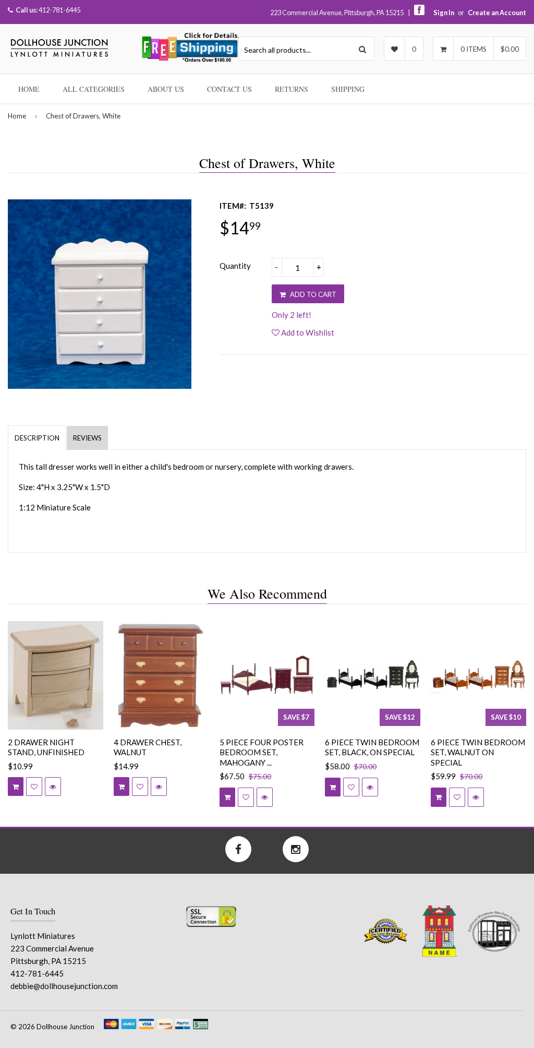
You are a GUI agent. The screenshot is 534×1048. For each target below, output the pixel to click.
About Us (166, 89)
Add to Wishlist (307, 332)
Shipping (348, 89)
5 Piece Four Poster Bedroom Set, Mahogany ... (262, 752)
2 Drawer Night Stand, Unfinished (46, 747)
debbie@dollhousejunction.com (64, 986)
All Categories (94, 89)
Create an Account (497, 12)
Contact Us (229, 89)
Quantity (235, 265)
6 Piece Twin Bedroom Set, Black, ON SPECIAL (372, 747)
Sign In (443, 12)
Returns (291, 89)
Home (29, 89)
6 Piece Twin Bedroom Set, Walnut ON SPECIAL (478, 752)
